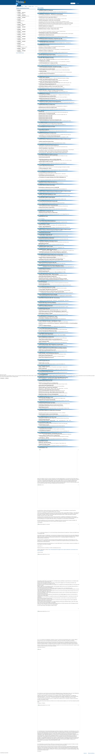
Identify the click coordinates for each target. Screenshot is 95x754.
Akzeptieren (2, 378)
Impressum (51, 379)
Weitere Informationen (46, 379)
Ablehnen (7, 378)
